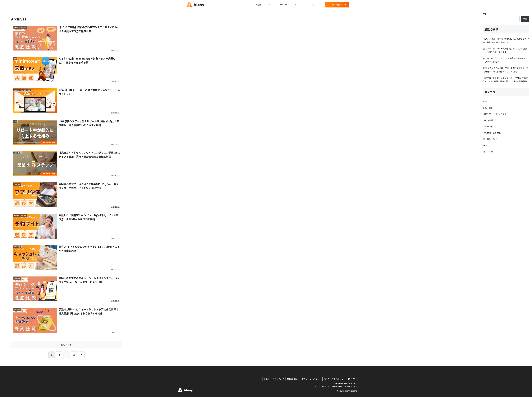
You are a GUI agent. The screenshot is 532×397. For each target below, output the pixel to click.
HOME (267, 379)
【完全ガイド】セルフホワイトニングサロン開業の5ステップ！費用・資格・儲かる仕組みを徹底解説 (505, 79)
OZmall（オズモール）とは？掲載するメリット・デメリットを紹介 (505, 60)
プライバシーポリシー (311, 379)
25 (74, 354)
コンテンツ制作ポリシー (334, 379)
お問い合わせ (278, 379)
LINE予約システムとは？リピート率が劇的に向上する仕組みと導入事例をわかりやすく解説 (505, 70)
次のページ (66, 344)
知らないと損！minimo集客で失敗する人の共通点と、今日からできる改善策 (505, 50)
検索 (485, 13)
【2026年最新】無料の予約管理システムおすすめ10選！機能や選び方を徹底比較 (506, 40)
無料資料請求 (293, 379)
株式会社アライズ (350, 383)
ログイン (352, 379)
